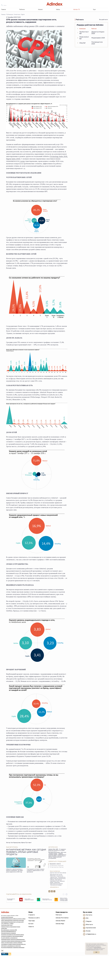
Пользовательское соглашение (8, 933)
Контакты (89, 915)
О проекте (31, 915)
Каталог (31, 923)
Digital (22, 14)
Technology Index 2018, (59, 156)
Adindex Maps (60, 923)
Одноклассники (91, 927)
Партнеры (31, 920)
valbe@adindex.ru (54, 887)
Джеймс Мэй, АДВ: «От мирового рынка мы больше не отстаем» (57, 850)
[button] (66, 894)
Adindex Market (60, 920)
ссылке (22, 161)
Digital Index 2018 (13, 159)
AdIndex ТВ (76, 9)
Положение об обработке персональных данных (12, 934)
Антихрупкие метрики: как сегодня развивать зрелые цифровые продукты (26, 852)
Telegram (89, 921)
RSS (87, 918)
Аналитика (17, 14)
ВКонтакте (89, 924)
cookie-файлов (97, 947)
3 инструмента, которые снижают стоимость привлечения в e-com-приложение (35, 871)
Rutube (88, 931)
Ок (96, 952)
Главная (3, 14)
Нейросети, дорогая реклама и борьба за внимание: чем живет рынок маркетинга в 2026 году (14, 871)
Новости (31, 926)
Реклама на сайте (34, 918)
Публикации (10, 14)
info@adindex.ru (91, 934)
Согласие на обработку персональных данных (12, 936)
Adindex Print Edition (62, 918)
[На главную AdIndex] (54, 4)
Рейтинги (59, 915)
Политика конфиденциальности (8, 931)
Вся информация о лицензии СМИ (9, 929)
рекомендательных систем (92, 949)
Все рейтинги (103, 19)
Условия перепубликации (7, 917)
